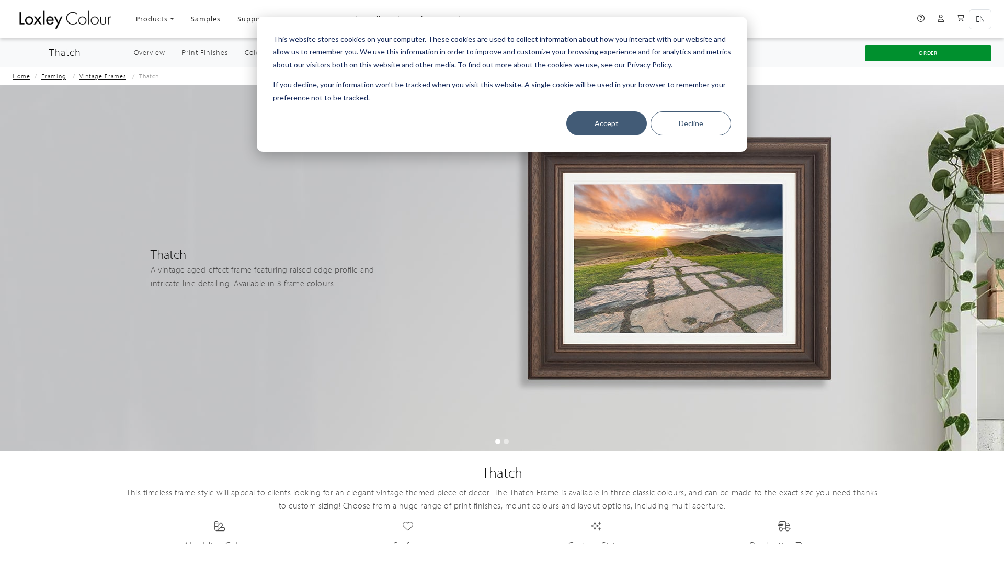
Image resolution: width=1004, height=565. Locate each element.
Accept (607, 123)
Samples (206, 19)
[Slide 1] (506, 441)
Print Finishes (205, 53)
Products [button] (152, 19)
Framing (53, 76)
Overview (154, 52)
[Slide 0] (497, 441)
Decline (691, 123)
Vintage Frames (102, 76)
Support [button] (252, 19)
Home (21, 76)
